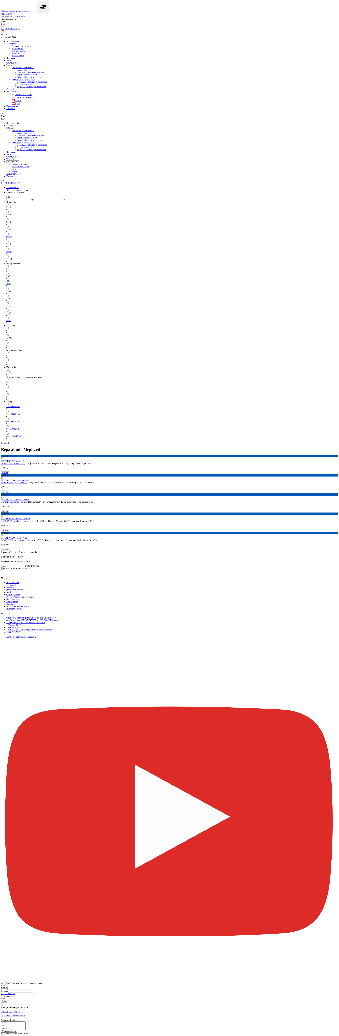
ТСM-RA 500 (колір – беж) (13, 463)
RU (2, 29)
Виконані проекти (23, 94)
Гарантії (10, 89)
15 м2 (8, 306)
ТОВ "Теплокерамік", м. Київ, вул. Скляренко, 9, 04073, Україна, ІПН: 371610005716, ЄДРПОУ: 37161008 (31, 619)
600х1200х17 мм (13, 436)
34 (7, 389)
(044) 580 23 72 (22, 16)
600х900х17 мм (13, 414)
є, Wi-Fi (9, 338)
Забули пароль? (8, 993)
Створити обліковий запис (13, 1016)
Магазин (10, 128)
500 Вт (9, 222)
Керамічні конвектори (27, 75)
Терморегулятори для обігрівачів (31, 86)
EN (15, 29)
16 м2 (8, 313)
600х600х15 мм (13, 421)
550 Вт (9, 229)
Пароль (4, 991)
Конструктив (17, 48)
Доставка (10, 58)
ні (7, 345)
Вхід (3, 24)
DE (6, 29)
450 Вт (9, 214)
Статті (18, 101)
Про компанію (12, 41)
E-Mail (4, 988)
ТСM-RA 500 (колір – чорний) (14, 521)
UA (2, 26)
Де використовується (21, 46)
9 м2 (8, 276)
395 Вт (9, 207)
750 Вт (9, 244)
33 (7, 382)
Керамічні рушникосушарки (29, 77)
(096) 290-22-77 (14, 625)
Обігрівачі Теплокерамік (23, 67)
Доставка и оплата (14, 590)
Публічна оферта (14, 609)
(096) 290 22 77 (8, 14)
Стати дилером (13, 63)
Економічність (18, 51)
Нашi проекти (12, 91)
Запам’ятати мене (9, 996)
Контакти (10, 108)
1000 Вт (10, 259)
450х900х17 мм (13, 406)
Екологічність (18, 56)
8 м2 (8, 269)
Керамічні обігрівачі (26, 70)
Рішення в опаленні (23, 98)
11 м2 (8, 291)
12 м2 (8, 298)
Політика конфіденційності (18, 606)
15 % (8, 372)
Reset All (5, 443)
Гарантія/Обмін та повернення (20, 597)
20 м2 (8, 320)
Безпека (15, 53)
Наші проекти (12, 599)
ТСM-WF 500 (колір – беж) (13, 540)
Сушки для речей (25, 84)
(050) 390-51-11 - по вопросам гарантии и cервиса (29, 630)
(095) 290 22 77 (8, 16)
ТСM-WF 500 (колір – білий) (14, 483)
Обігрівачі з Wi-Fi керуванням (30, 72)
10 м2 (8, 283)
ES (9, 29)
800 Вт (9, 251)
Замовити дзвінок (9, 19)
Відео (17, 104)
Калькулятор (12, 106)
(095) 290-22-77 (14, 627)
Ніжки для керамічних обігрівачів (32, 82)
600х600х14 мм (13, 429)
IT (19, 29)
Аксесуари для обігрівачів (23, 79)
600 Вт (9, 237)
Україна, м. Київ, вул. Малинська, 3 (25, 622)
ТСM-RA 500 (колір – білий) (14, 502)
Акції (8, 60)
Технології (11, 44)
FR (12, 29)
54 (7, 397)
